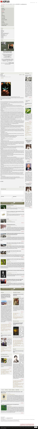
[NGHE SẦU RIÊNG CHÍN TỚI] (4, 360)
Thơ (1, 333)
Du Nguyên (2, 36)
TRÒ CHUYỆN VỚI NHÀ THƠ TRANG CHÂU (18, 351)
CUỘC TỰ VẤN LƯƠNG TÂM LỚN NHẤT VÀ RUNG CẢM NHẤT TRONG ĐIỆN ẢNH (18, 341)
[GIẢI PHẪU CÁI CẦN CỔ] (3, 207)
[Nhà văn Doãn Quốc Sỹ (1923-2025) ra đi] (28, 189)
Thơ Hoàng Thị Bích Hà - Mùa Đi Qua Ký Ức (6, 335)
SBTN (7, 253)
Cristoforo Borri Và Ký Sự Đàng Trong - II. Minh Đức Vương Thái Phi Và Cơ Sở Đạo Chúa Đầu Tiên (6, 330)
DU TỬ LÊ (2, 37)
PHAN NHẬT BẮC (4, 370)
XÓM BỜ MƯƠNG (16, 313)
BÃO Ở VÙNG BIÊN (4, 348)
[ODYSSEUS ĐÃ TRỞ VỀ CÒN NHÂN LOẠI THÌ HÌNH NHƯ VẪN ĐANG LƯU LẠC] (16, 331)
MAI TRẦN (17, 385)
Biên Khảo (2, 292)
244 (12, 202)
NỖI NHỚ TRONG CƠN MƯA (28, 104)
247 (17, 202)
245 (14, 202)
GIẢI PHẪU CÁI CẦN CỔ (10, 205)
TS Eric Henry (13, 394)
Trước (21, 74)
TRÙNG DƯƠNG (9, 261)
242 (9, 202)
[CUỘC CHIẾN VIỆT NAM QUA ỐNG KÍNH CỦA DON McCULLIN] (3, 252)
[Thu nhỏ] (0, 74)
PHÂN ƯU (28, 161)
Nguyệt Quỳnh (15, 318)
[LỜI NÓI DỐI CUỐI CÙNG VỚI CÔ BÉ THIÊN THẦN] (16, 301)
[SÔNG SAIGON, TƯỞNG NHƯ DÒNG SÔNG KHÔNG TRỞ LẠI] (3, 244)
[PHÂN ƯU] (28, 166)
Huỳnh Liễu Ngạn (9, 347)
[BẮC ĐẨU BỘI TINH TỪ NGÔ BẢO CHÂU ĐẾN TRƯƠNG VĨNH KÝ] (3, 274)
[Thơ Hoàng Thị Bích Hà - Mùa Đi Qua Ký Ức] (4, 342)
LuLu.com (11, 63)
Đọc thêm (22, 209)
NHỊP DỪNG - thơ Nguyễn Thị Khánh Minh (28, 127)
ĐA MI (7, 213)
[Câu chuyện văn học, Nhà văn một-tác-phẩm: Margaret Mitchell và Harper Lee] (3, 262)
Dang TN (2, 32)
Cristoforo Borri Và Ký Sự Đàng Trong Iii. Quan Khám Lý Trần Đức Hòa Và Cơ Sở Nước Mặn (6, 327)
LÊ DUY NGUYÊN (30, 105)
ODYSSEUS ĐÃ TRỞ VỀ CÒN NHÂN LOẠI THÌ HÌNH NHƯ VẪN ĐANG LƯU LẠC (18, 324)
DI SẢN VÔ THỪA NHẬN (17, 345)
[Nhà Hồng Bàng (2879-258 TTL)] (3, 226)
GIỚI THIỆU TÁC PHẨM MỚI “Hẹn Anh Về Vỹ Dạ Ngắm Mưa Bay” (10, 404)
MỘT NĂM (3, 347)
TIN (25, 138)
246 (15, 202)
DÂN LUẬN (2, 31)
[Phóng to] (2, 74)
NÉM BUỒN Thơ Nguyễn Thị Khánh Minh (27, 130)
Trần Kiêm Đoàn (10, 358)
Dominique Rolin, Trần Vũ (4, 35)
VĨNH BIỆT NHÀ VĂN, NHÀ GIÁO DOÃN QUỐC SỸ (28, 141)
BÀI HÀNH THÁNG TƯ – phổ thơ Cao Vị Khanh (28, 133)
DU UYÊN (2, 38)
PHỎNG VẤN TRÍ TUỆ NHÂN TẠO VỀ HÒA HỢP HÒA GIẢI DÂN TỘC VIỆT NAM (18, 382)
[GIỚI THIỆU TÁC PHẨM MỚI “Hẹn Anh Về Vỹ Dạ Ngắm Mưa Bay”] (4, 407)
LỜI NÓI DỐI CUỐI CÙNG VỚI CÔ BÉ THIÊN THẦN (18, 295)
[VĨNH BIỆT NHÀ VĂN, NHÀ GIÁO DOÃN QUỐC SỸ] (28, 146)
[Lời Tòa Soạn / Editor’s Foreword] (28, 79)
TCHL (28, 149)
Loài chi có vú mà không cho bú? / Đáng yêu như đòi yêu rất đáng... (15, 211)
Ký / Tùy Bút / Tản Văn (4, 354)
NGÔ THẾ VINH (9, 325)
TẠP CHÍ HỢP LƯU (9, 273)
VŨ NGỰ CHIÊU (9, 226)
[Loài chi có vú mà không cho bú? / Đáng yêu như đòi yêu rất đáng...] (3, 214)
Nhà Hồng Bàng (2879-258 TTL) (11, 224)
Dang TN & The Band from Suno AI (5, 33)
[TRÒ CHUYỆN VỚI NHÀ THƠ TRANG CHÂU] (16, 359)
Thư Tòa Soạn (27, 73)
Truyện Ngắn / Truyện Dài (16, 292)
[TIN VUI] (3, 221)
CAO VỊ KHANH (29, 134)
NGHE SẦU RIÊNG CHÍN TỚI (5, 356)
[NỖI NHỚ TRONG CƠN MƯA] (28, 111)
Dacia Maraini (2, 30)
